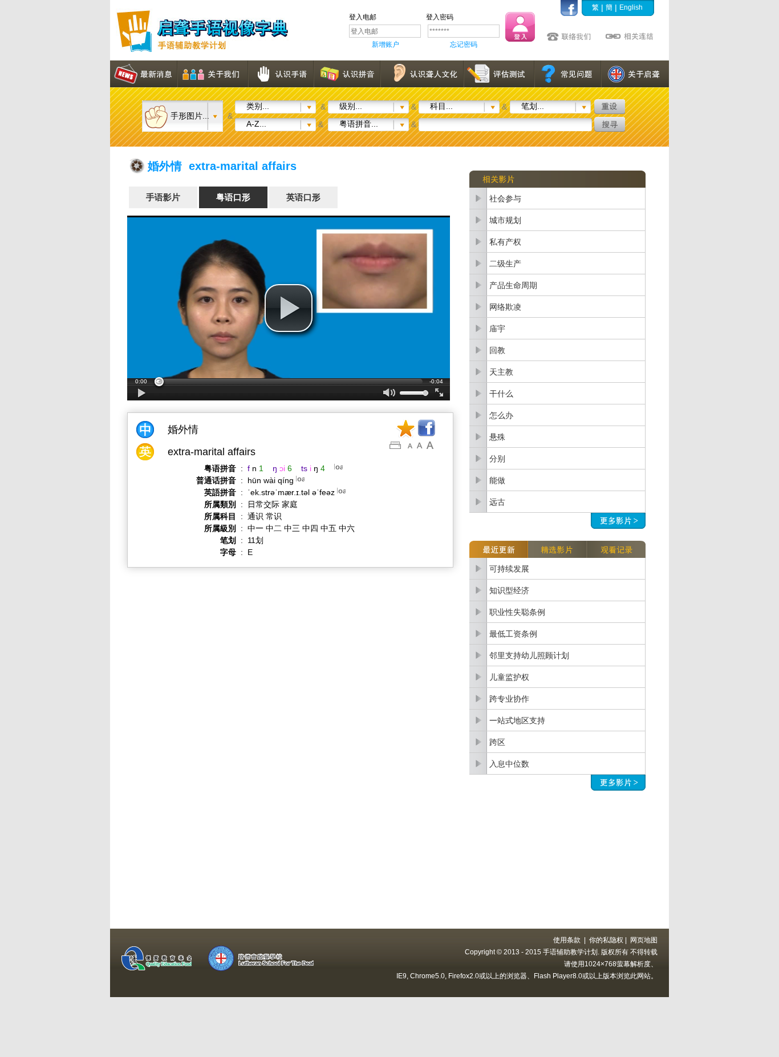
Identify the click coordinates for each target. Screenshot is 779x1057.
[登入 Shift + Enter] (520, 26)
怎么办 (501, 415)
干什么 (501, 393)
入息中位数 (509, 763)
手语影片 (163, 197)
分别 (497, 458)
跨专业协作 (509, 698)
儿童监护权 (509, 677)
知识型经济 (509, 590)
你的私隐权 (606, 940)
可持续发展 (509, 568)
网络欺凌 (505, 306)
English (631, 7)
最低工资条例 (513, 633)
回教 (497, 350)
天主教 (501, 371)
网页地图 (644, 940)
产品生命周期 (513, 285)
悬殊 (497, 437)
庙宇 (497, 328)
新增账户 (385, 44)
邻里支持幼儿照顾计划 (529, 655)
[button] (289, 308)
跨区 (497, 742)
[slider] (289, 381)
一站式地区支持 (517, 720)
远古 (497, 502)
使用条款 (567, 940)
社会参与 (505, 198)
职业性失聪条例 (517, 612)
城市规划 (505, 220)
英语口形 (303, 197)
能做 (497, 480)
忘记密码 (463, 44)
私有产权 (505, 241)
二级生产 (505, 263)
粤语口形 (233, 197)
